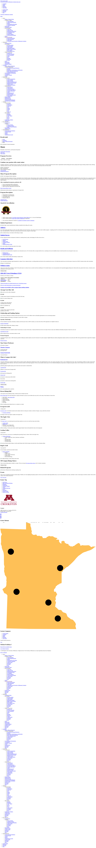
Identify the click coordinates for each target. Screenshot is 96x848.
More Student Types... (11, 703)
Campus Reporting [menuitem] (10, 39)
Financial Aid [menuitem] (9, 53)
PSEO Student (9, 702)
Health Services (10, 762)
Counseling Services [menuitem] (10, 88)
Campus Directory (10, 657)
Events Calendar (10, 820)
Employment (5, 485)
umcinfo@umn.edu (3, 512)
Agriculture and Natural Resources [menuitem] (13, 68)
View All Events (3, 477)
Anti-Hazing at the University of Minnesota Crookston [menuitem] (16, 41)
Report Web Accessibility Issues (6, 646)
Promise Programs (3, 340)
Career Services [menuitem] (10, 87)
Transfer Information (4, 200)
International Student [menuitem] (10, 48)
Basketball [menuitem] (9, 103)
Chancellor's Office (8, 667)
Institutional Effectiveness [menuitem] (11, 31)
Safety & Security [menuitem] (8, 98)
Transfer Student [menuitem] (10, 46)
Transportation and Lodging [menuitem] (12, 24)
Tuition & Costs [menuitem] (10, 30)
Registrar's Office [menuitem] (10, 93)
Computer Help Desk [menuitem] (11, 90)
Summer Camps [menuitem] (7, 128)
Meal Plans (9, 715)
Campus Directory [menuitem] (10, 21)
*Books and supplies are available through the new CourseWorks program (13, 283)
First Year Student (10, 697)
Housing (8, 714)
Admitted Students (8, 724)
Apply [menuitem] (6, 61)
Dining (2, 386)
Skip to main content (4, 0)
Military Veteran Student (11, 701)
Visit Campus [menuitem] (7, 63)
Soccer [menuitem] (8, 107)
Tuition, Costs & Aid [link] (8, 52)
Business (8, 733)
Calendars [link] (6, 123)
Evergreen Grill (3, 410)
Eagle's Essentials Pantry (11, 770)
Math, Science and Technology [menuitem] (12, 71)
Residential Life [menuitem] (7, 97)
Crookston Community (11, 661)
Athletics (3, 227)
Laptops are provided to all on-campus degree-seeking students (14, 287)
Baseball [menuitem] (8, 113)
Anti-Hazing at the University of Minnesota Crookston (16, 685)
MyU (4, 12)
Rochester (4, 6)
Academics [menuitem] (5, 65)
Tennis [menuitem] (8, 109)
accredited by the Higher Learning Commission (26, 220)
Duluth (4, 4)
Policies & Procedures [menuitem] (11, 38)
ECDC (4, 489)
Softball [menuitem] (8, 108)
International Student (10, 700)
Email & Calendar (6, 492)
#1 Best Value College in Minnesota (18, 218)
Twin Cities (5, 7)
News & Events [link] (5, 121)
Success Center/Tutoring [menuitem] (11, 89)
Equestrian (9, 789)
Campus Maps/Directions (11, 658)
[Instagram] (48, 515)
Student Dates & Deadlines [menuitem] (12, 126)
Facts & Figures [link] (7, 28)
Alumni (6, 836)
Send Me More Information (5, 151)
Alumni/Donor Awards (9, 838)
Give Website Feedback (4, 648)
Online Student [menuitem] (9, 47)
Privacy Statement (3, 652)
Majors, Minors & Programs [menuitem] (10, 66)
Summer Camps (7, 828)
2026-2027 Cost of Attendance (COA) (11, 273)
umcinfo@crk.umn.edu (4, 171)
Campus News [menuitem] (7, 122)
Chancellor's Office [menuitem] (8, 27)
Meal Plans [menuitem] (9, 59)
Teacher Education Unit (11, 736)
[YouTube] (48, 516)
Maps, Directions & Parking (7, 483)
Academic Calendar (6, 486)
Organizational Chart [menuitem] (10, 32)
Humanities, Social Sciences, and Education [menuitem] (14, 70)
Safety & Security (8, 778)
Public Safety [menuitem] (9, 40)
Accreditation (9, 673)
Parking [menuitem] (8, 23)
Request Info (7, 722)
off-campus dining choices (30, 463)
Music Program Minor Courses (5, 188)
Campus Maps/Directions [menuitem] (11, 22)
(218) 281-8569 (3, 170)
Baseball (8, 801)
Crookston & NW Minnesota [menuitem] (10, 99)
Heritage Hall (2, 375)
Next (5, 270)
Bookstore (4, 484)
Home (4, 139)
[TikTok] (48, 518)
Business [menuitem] (8, 69)
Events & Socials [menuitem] (8, 131)
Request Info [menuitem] (7, 62)
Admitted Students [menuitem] (8, 64)
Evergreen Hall (3, 371)
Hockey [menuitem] (8, 117)
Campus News (7, 818)
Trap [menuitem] (8, 110)
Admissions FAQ (3, 199)
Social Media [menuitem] (7, 127)
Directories (4, 10)
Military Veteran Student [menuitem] (11, 49)
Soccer (8, 791)
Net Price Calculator (10, 710)
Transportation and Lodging (12, 660)
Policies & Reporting (8, 681)
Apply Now (2, 152)
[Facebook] (48, 514)
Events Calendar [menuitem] (10, 124)
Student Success (4, 235)
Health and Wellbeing (6, 248)
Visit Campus (2, 153)
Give (1, 642)
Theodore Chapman (5, 347)
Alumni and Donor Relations (10, 834)
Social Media (7, 827)
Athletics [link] (4, 101)
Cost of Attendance (10, 711)
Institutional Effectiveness (11, 671)
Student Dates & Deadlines (12, 822)
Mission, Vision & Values (9, 655)
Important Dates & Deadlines (10, 780)
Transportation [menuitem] (9, 95)
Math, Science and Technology (12, 735)
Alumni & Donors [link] (6, 129)
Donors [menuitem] (6, 133)
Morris (4, 5)
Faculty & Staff (5, 491)
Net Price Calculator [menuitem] (10, 54)
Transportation (9, 771)
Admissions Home (8, 695)
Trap (8, 794)
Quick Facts (5, 482)
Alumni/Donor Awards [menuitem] (9, 134)
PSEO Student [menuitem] (9, 50)
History (6, 680)
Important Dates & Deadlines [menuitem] (10, 100)
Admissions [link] (5, 42)
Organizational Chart (10, 672)
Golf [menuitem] (8, 106)
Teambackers (7, 812)
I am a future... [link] (7, 44)
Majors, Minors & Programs (7, 141)
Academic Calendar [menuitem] (10, 125)
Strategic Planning (10, 674)
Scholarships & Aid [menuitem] (10, 92)
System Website (5, 633)
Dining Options (7, 776)
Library (4, 487)
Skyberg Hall (2, 382)
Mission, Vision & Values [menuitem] (9, 19)
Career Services (10, 763)
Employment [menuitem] (7, 26)
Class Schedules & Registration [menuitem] (10, 73)
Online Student (9, 699)
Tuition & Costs (10, 670)
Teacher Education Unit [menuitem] (11, 72)
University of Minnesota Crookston (6, 14)
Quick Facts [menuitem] (9, 29)
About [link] (4, 18)
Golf (8, 790)
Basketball (9, 787)
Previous (2, 270)
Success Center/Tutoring (11, 765)
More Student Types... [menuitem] (11, 51)
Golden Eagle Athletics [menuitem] (9, 119)
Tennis (8, 793)
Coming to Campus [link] (8, 20)
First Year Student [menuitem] (10, 45)
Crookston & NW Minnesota (10, 779)
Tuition (8, 712)
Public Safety (9, 684)
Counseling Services (10, 764)
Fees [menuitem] (8, 57)
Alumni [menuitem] (6, 132)
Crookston (4, 3)
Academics (5, 140)
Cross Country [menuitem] (9, 104)
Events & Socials (8, 835)
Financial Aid (9, 709)
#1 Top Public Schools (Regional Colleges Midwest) (21, 217)
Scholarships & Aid (10, 768)
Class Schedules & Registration (10, 741)
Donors (6, 837)
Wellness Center (5, 265)
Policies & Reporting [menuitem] (8, 37)
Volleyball (9, 795)
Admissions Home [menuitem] (8, 43)
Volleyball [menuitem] (9, 111)
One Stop (4, 11)
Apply (6, 721)
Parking (8, 659)
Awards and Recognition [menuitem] (11, 35)
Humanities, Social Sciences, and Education (14, 734)
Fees (8, 713)
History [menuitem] (6, 36)
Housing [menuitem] (8, 58)
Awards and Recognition (11, 675)
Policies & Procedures (11, 682)
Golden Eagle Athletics (9, 811)
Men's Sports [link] (7, 112)
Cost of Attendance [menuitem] (10, 55)
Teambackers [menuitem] (7, 120)
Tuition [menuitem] (8, 56)
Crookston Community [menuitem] (11, 25)
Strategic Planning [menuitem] (10, 34)
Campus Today (5, 9)
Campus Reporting (10, 683)
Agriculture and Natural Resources (13, 732)
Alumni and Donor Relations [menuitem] (10, 130)
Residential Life (4, 359)
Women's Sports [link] (8, 102)
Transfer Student (10, 698)
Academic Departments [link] (9, 67)
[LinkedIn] (48, 517)
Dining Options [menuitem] (7, 96)
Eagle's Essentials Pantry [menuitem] (11, 94)
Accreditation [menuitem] (9, 33)
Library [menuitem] (8, 91)
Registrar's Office (10, 769)
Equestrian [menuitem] (9, 105)
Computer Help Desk (6, 259)
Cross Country (9, 788)
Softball (8, 792)
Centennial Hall (3, 367)
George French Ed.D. (5, 352)
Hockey (8, 805)
